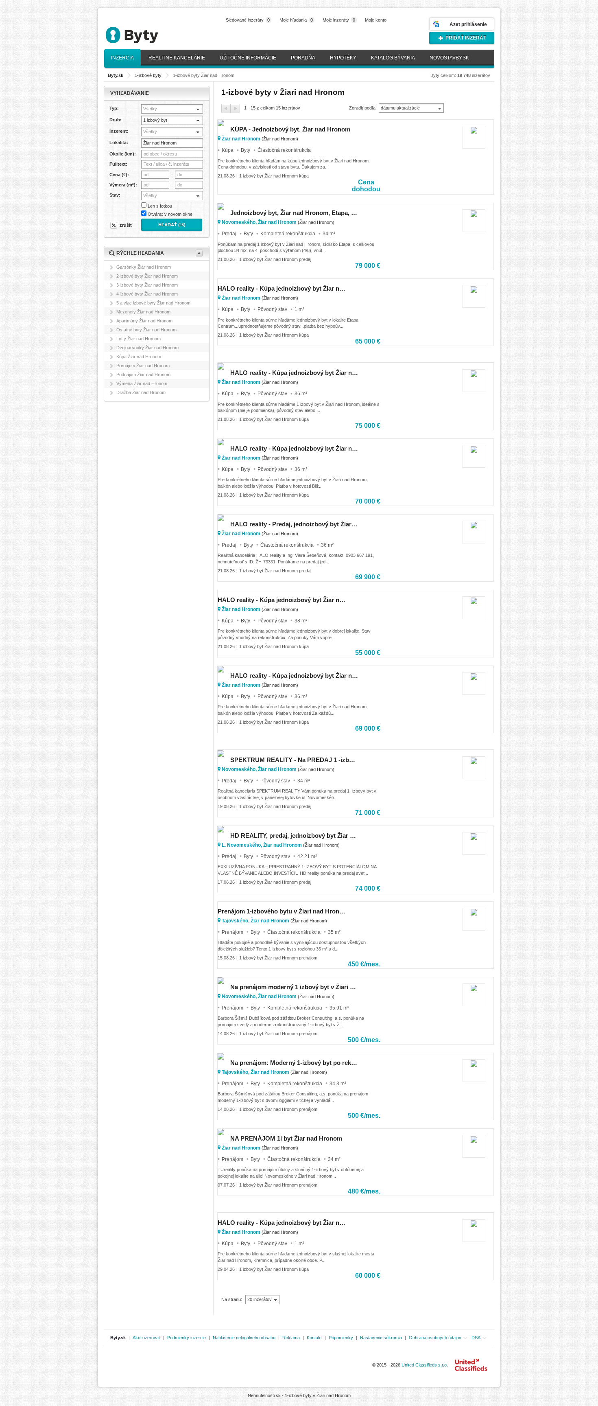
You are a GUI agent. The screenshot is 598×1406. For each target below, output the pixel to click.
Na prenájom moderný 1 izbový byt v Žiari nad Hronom (294, 986)
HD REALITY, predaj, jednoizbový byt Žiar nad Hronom (294, 835)
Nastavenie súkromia (381, 1337)
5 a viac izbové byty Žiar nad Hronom (153, 302)
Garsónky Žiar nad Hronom (143, 267)
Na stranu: (232, 1299)
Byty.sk (118, 1337)
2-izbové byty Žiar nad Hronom (147, 276)
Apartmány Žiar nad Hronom (144, 320)
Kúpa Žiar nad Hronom (138, 356)
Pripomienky (341, 1337)
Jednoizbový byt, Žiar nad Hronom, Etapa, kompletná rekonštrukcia (294, 212)
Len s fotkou (160, 206)
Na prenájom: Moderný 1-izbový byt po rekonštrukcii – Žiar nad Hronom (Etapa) (294, 1062)
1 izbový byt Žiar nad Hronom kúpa (274, 175)
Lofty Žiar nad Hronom (138, 338)
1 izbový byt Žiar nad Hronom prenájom (278, 957)
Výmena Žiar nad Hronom (141, 383)
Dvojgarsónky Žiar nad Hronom (147, 347)
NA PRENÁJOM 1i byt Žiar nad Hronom (286, 1138)
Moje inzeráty (339, 20)
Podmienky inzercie (186, 1337)
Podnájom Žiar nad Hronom (143, 374)
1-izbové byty (148, 75)
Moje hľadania (296, 20)
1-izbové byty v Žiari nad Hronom (318, 1395)
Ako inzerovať (146, 1337)
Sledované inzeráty (248, 20)
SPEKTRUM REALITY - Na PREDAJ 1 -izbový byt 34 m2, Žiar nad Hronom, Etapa (294, 759)
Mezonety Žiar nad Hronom (143, 311)
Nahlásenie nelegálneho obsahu (244, 1337)
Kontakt (314, 1337)
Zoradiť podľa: (363, 107)
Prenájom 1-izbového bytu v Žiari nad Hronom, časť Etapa (282, 911)
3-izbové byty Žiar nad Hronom (147, 285)
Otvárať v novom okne (170, 214)
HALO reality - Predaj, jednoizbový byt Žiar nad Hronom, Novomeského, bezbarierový (294, 524)
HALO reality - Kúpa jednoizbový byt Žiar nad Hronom (282, 288)
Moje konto (375, 20)
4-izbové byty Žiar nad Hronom (147, 293)
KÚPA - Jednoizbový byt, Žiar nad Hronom (290, 129)
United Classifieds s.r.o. (425, 1364)
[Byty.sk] (144, 31)
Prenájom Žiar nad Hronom (143, 365)
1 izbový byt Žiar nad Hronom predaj (275, 259)
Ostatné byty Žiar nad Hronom (146, 329)
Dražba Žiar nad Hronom (141, 392)
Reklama (291, 1337)
